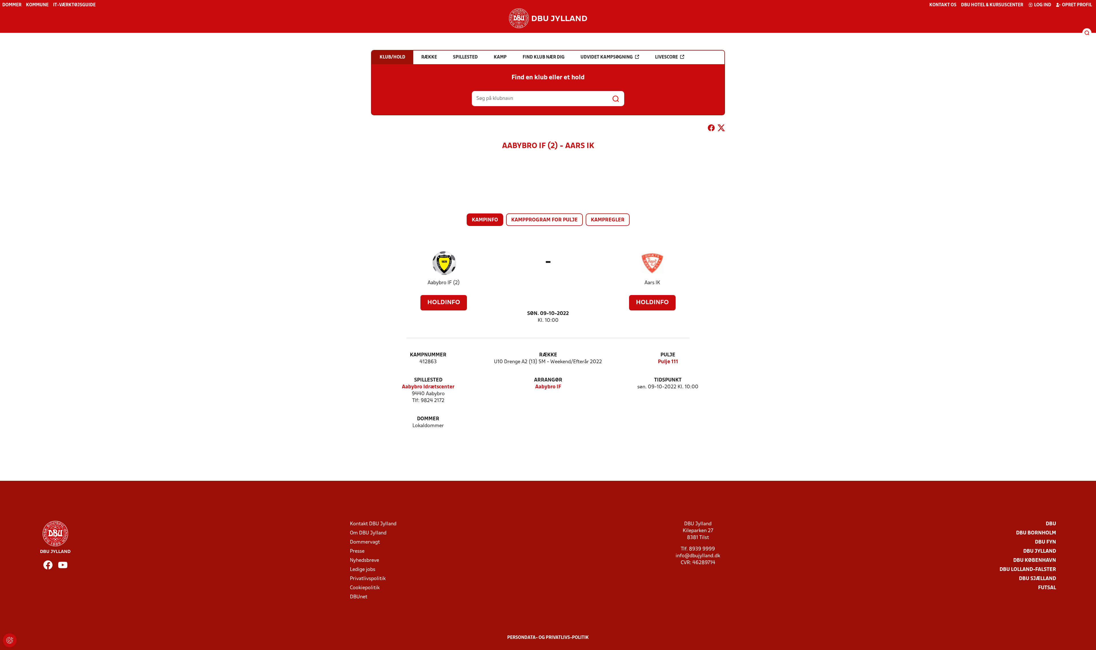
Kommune (37, 5)
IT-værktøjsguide (74, 5)
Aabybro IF (548, 387)
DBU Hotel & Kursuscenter (992, 5)
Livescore (666, 57)
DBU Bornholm (1036, 533)
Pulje (667, 355)
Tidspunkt (668, 380)
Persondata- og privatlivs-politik (548, 638)
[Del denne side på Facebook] (711, 129)
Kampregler (607, 220)
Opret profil (1077, 5)
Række (548, 355)
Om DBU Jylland (368, 533)
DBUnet (358, 597)
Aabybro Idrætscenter (428, 387)
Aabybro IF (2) (444, 282)
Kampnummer (428, 355)
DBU (1051, 524)
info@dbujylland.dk (698, 556)
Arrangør (548, 380)
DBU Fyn (1045, 542)
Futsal (1047, 588)
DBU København (1034, 560)
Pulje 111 (668, 362)
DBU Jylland (1039, 551)
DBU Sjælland (1037, 578)
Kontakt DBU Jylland (373, 524)
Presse (357, 551)
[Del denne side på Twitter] (721, 129)
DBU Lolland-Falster (1028, 569)
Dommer (11, 5)
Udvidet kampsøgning (607, 57)
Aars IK (652, 282)
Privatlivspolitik (368, 578)
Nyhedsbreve (364, 560)
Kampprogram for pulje (544, 220)
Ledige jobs (362, 569)
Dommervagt (365, 542)
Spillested (428, 380)
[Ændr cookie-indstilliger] (10, 640)
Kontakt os (942, 5)
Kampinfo (485, 220)
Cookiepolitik (365, 588)
